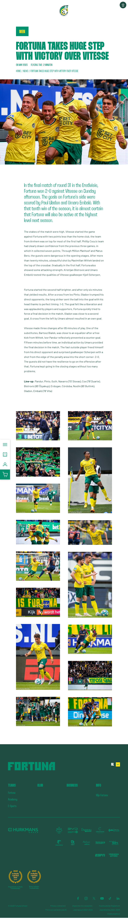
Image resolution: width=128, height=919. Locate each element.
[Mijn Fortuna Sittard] (5, 464)
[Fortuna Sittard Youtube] (102, 898)
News (25, 71)
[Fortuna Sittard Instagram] (86, 898)
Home (18, 71)
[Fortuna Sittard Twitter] (94, 898)
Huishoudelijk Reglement (109, 905)
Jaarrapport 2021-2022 (83, 909)
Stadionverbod (113, 913)
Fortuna (11, 793)
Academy (12, 799)
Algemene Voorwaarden (82, 905)
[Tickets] (5, 455)
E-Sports (12, 806)
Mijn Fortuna (102, 795)
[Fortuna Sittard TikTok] (110, 898)
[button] (123, 5)
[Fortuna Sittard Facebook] (78, 898)
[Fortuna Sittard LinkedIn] (118, 898)
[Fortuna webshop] (5, 474)
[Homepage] (64, 10)
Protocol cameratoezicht (56, 909)
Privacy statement (58, 905)
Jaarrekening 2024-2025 (109, 909)
